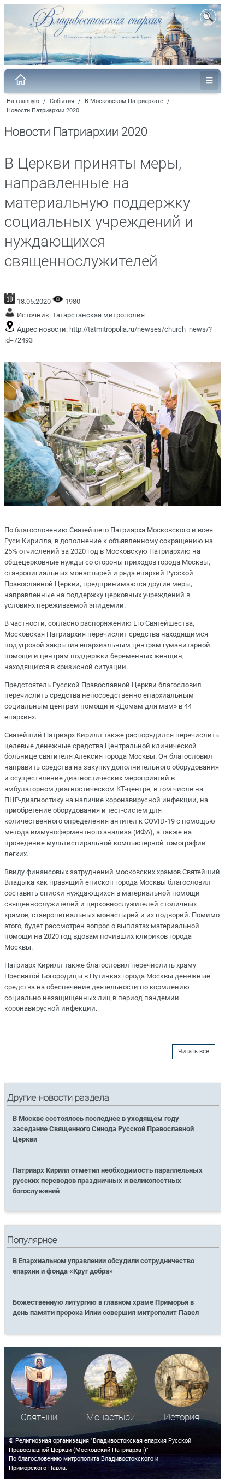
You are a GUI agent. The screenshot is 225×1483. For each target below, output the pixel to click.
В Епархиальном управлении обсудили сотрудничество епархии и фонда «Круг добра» (103, 1266)
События (62, 101)
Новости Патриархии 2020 (43, 110)
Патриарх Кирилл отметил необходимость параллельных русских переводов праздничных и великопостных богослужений (108, 1180)
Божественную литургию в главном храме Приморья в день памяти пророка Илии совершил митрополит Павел (106, 1307)
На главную (23, 101)
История (181, 1417)
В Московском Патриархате (124, 101)
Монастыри (110, 1417)
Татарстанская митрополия (98, 315)
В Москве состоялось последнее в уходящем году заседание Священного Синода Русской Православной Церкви (103, 1128)
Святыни (39, 1417)
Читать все (193, 1051)
